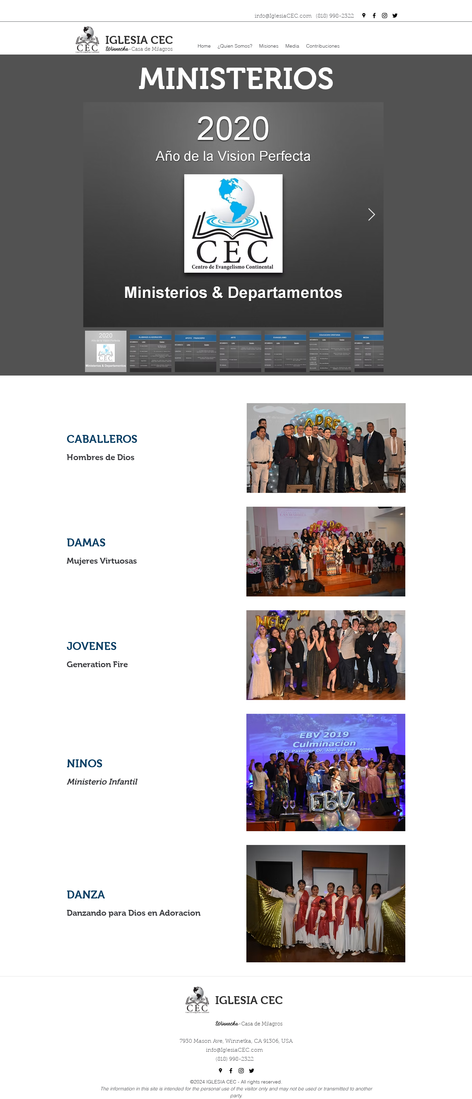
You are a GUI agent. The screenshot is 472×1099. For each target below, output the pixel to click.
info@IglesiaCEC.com (234, 1050)
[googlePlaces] (363, 15)
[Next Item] (372, 215)
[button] (235, 46)
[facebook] (374, 15)
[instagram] (384, 15)
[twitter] (394, 15)
